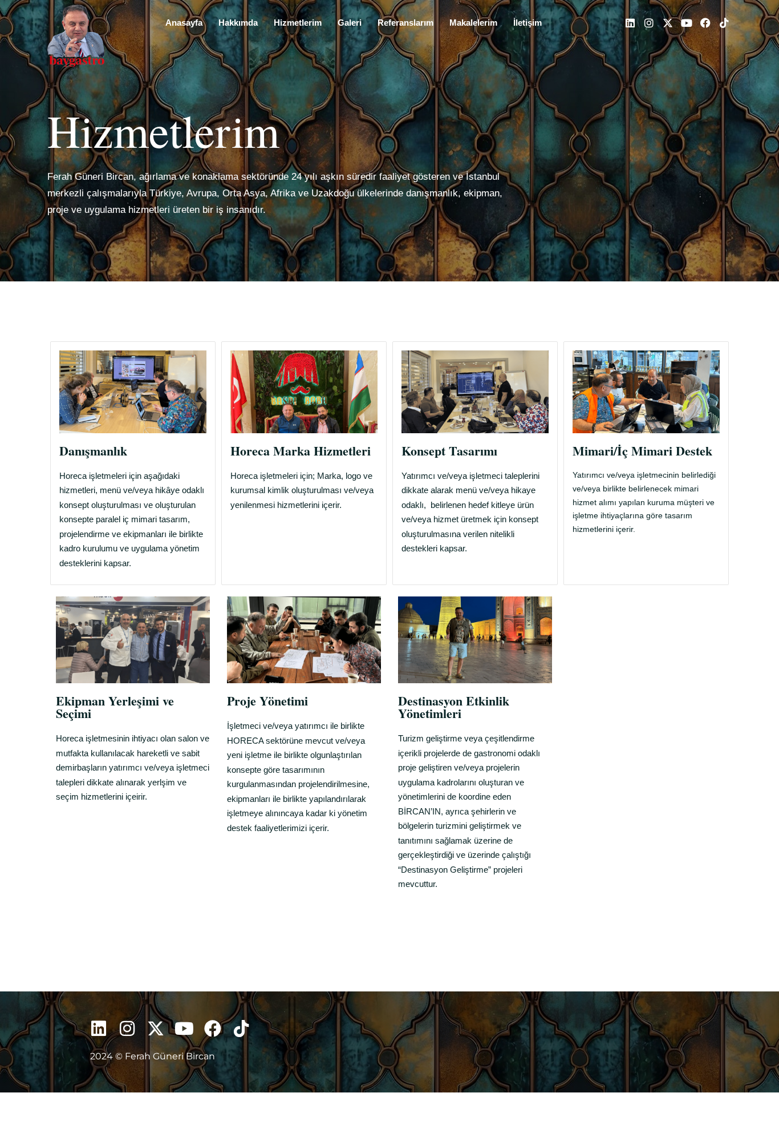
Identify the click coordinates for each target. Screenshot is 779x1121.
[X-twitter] (668, 23)
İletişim (527, 22)
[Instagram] (649, 23)
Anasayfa (183, 22)
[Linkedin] (630, 23)
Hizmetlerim (298, 22)
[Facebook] (705, 23)
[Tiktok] (724, 23)
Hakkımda (238, 22)
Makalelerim (473, 22)
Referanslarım (405, 22)
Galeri (350, 22)
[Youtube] (686, 23)
